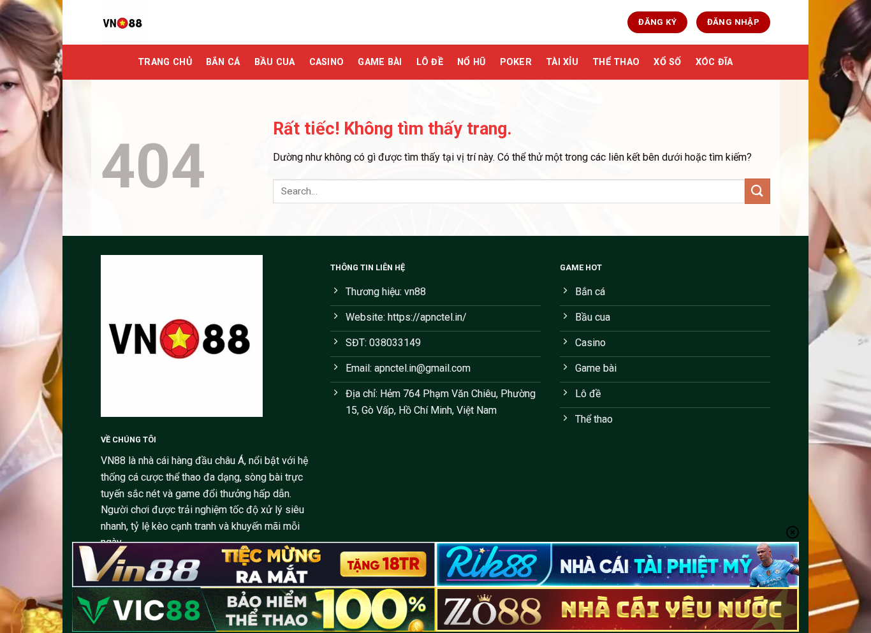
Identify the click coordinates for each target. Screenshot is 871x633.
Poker (516, 62)
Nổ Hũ (471, 62)
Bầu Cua (274, 62)
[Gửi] (757, 190)
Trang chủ (165, 62)
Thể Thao (616, 62)
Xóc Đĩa (714, 62)
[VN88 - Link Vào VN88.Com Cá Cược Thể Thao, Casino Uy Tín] (164, 22)
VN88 (113, 461)
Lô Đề (429, 62)
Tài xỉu (562, 62)
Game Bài (380, 62)
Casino (326, 62)
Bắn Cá (223, 62)
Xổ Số (667, 62)
